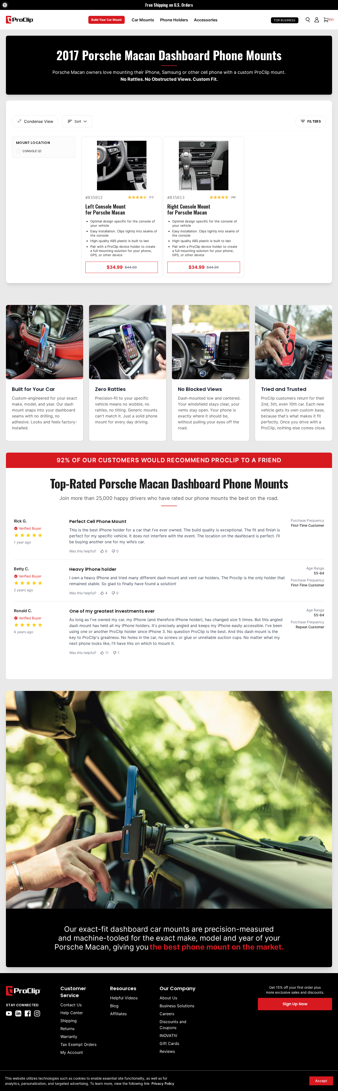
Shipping (68, 1020)
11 (107, 653)
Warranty (68, 1036)
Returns (67, 1028)
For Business (284, 20)
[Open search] (307, 19)
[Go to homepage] (20, 20)
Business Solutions (177, 1005)
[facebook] (28, 1013)
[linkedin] (18, 1013)
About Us (168, 997)
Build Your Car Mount (106, 20)
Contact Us (71, 1004)
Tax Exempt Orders (78, 1044)
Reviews (167, 1051)
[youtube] (9, 1013)
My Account (71, 1052)
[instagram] (37, 1013)
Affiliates (118, 1013)
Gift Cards (169, 1043)
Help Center (71, 1012)
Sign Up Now (295, 1004)
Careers (167, 1013)
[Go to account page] (316, 19)
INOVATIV (168, 1035)
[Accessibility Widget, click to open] (4, 4)
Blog (114, 1005)
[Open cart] (325, 20)
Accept (321, 1081)
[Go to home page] (30, 991)
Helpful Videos (124, 997)
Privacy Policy (162, 1083)
